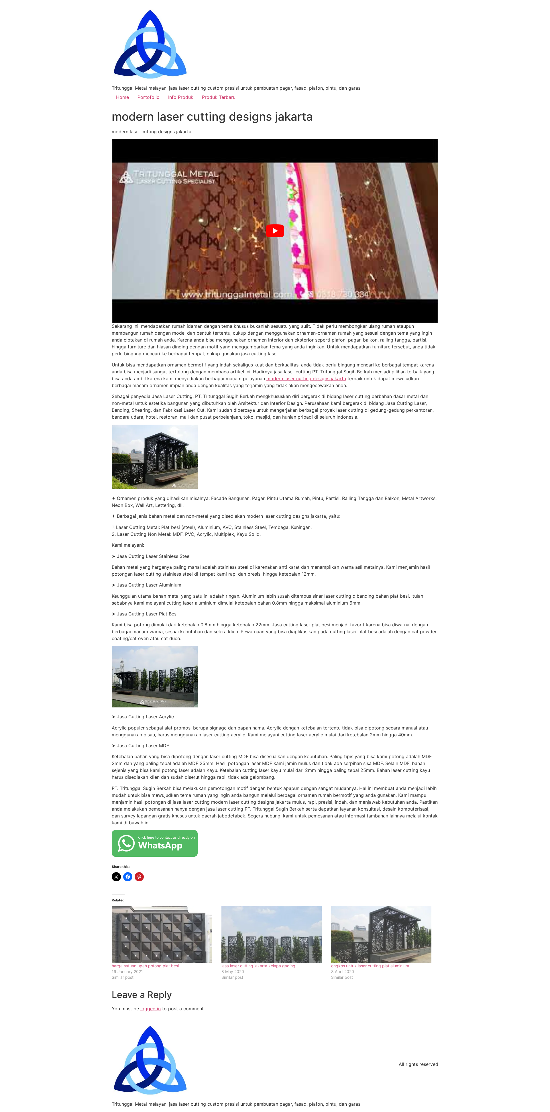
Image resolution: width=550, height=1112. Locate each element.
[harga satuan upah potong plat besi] (164, 934)
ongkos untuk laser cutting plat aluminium (370, 965)
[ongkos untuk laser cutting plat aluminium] (383, 934)
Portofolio (149, 97)
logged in (150, 1008)
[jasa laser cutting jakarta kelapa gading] (273, 934)
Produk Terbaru (218, 97)
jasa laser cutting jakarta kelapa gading (258, 965)
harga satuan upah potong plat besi (145, 965)
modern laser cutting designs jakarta (306, 378)
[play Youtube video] (275, 231)
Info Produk (180, 97)
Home (122, 97)
